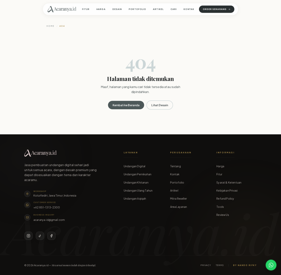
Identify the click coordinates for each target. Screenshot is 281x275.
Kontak (189, 9)
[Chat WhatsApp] (271, 265)
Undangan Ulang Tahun (138, 190)
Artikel (158, 9)
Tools (220, 206)
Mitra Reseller (178, 198)
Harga (101, 9)
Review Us (222, 214)
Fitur (86, 9)
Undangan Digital (134, 166)
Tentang (175, 166)
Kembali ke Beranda (126, 105)
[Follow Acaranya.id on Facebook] (51, 236)
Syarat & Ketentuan (228, 182)
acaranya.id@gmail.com (49, 219)
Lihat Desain (159, 105)
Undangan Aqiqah (135, 198)
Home (50, 26)
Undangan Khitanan (136, 182)
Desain (117, 9)
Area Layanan (178, 206)
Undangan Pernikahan (137, 174)
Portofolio (137, 9)
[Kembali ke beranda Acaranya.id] (62, 9)
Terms (220, 265)
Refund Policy (225, 198)
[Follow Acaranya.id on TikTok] (40, 236)
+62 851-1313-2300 (46, 207)
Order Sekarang (215, 9)
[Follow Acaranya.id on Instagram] (28, 236)
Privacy (206, 265)
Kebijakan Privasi (227, 190)
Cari (174, 9)
